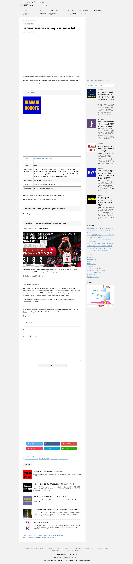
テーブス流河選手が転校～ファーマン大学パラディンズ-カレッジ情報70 (106, 124)
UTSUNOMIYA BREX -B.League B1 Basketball (42, 537)
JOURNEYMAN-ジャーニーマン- (34, 5)
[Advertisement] (38, 391)
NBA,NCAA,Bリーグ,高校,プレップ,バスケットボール (66, 557)
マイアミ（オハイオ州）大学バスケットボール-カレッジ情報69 (106, 148)
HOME (26, 10)
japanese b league (63, 459)
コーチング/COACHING (40, 14)
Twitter (25, 312)
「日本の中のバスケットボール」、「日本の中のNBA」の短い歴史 (55, 509)
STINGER (87, 560)
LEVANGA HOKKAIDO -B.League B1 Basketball (49, 497)
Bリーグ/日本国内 (83, 10)
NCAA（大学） (55, 10)
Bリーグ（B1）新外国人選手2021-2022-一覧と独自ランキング (53, 484)
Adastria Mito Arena (40, 184)
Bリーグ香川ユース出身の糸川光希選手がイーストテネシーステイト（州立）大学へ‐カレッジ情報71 (106, 97)
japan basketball (54, 459)
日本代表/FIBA (98, 10)
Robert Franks (27, 228)
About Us (83, 14)
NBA (40, 10)
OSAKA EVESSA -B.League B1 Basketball (47, 471)
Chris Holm (35, 284)
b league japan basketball (31, 459)
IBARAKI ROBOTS (44, 459)
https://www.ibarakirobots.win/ (43, 158)
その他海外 (26, 14)
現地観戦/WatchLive (54, 14)
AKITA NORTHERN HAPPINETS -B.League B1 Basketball (45, 535)
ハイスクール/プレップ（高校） (69, 11)
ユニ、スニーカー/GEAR (69, 14)
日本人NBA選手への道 (40, 522)
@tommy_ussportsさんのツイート (97, 80)
